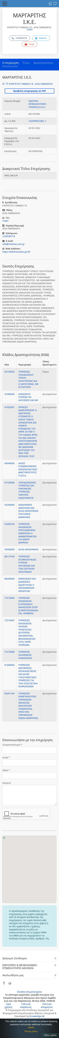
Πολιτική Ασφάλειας (26, 1005)
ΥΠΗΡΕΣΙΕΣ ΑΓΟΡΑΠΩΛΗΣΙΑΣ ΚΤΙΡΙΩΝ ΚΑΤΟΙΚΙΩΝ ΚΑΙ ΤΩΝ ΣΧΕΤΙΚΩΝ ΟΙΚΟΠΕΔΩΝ (27, 564)
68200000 (9, 578)
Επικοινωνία (10, 66)
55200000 (9, 504)
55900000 (9, 549)
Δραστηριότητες (43, 63)
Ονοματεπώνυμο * (12, 744)
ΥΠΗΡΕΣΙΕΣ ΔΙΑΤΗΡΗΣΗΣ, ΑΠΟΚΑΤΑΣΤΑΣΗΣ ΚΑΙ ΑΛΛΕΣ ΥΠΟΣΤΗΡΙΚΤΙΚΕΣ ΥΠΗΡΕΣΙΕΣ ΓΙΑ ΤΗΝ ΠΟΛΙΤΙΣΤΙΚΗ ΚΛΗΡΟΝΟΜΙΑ (27, 675)
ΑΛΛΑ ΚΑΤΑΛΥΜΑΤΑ (28, 549)
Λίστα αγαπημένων (55, 4)
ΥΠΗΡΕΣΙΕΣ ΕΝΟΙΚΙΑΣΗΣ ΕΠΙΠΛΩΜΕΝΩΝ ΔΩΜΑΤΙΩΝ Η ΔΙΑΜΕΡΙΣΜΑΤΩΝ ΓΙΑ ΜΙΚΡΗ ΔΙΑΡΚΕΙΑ (27, 533)
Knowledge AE (37, 1016)
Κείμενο (6, 782)
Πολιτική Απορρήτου (47, 1005)
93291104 (9, 693)
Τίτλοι (26, 63)
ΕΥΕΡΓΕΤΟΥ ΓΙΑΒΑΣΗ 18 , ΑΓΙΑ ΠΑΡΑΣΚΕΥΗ (30, 84)
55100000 (9, 482)
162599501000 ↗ (37, 120)
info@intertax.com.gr (13, 244)
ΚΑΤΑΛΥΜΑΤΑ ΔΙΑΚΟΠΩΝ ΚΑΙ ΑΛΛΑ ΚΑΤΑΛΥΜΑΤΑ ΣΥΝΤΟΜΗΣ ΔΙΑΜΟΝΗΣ (28, 510)
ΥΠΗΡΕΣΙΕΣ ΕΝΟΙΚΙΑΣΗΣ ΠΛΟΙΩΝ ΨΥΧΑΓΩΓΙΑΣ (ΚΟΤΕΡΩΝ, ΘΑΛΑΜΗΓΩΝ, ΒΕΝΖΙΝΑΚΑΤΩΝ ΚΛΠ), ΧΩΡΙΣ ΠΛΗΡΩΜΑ (26, 632)
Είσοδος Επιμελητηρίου (29, 991)
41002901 (9, 407)
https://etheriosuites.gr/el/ (16, 251)
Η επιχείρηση (10, 63)
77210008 (9, 651)
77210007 (9, 620)
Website (43, 38)
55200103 (9, 524)
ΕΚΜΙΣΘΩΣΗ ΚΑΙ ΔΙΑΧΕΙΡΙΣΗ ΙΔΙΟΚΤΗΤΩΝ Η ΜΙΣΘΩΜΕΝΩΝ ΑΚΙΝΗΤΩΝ (27, 584)
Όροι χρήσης (8, 1005)
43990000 (9, 463)
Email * (6, 757)
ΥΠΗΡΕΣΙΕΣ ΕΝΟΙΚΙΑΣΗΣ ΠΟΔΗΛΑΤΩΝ (25, 654)
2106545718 (21, 38)
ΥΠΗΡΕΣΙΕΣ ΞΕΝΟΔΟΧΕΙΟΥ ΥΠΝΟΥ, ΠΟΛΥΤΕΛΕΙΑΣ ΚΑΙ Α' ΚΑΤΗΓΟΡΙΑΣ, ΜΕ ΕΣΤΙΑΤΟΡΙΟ (28, 379)
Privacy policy (31, 1031)
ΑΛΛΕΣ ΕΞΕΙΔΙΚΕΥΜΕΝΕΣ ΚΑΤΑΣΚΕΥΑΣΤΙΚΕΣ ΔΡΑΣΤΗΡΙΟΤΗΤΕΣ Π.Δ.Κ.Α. (27, 469)
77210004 (9, 597)
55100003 (9, 371)
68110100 (9, 556)
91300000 (9, 664)
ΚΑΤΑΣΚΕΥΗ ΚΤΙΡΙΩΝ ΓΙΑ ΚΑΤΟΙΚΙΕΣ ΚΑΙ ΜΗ (28, 397)
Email (31, 44)
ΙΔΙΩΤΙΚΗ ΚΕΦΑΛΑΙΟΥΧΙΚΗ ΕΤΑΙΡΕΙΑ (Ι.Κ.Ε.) (37, 104)
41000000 (9, 394)
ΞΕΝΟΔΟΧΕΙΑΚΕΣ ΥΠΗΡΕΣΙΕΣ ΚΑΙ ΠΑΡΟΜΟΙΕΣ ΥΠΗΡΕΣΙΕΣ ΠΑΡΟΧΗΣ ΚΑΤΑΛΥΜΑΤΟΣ (27, 490)
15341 (29, 29)
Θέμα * (6, 770)
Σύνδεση (50, 4)
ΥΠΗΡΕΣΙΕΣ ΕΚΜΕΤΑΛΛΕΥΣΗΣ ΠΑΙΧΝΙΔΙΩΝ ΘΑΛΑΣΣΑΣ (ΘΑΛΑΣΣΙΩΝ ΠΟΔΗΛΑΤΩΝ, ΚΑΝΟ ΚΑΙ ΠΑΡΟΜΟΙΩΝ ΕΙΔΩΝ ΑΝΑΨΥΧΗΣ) (28, 706)
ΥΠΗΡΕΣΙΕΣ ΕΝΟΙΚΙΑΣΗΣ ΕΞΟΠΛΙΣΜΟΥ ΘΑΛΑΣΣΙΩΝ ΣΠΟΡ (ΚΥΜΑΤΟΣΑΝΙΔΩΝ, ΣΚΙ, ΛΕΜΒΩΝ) (28, 605)
